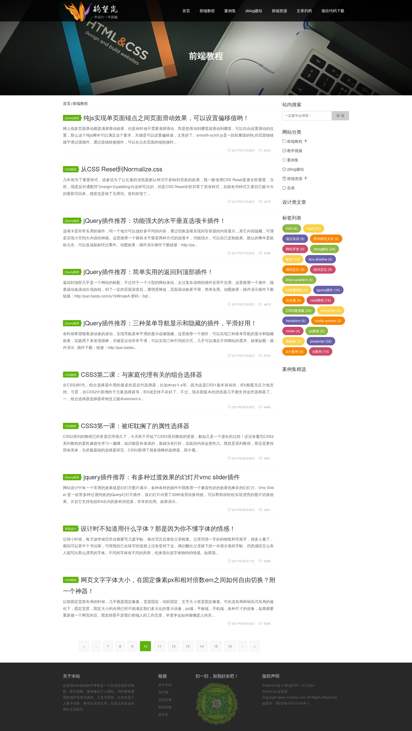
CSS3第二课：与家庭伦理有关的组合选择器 (141, 374)
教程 (293, 259)
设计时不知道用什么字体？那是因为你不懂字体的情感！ (158, 528)
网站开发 (295, 248)
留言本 (163, 714)
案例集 (230, 10)
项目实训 (295, 238)
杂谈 (290, 187)
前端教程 (207, 10)
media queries (328, 320)
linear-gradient (299, 279)
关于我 (163, 692)
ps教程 (316, 330)
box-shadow (320, 259)
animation (331, 310)
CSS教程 (71, 169)
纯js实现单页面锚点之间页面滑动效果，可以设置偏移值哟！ (166, 117)
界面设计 (70, 529)
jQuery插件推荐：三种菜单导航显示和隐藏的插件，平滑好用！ (170, 322)
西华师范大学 (326, 238)
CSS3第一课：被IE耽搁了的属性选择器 (135, 425)
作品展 (293, 300)
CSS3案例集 (299, 310)
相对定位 (295, 269)
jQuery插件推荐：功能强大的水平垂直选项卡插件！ (154, 220)
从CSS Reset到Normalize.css (121, 168)
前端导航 (165, 707)
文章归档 (304, 10)
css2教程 (320, 300)
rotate (293, 330)
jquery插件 (328, 289)
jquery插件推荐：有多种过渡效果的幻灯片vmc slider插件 (161, 476)
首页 (186, 10)
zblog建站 (253, 10)
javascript (321, 341)
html (292, 228)
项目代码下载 (332, 10)
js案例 (321, 351)
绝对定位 (323, 269)
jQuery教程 (72, 118)
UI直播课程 (297, 289)
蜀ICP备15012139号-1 (292, 703)
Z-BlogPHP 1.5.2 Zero (298, 685)
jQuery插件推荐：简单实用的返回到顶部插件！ (148, 271)
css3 (314, 228)
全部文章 (165, 699)
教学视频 (294, 150)
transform (296, 320)
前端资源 (279, 10)
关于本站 (165, 684)
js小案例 (295, 351)
